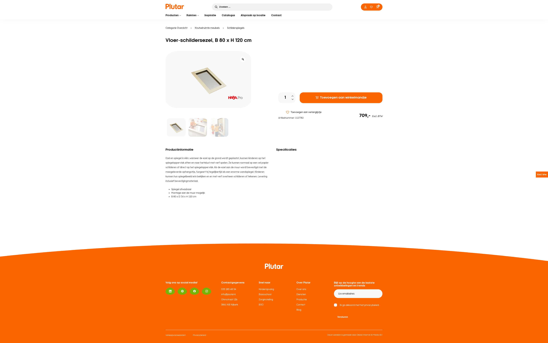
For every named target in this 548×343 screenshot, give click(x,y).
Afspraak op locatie (253, 15)
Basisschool (265, 294)
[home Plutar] (175, 6)
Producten (172, 15)
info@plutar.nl (228, 294)
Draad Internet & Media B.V (369, 335)
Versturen (342, 317)
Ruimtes (192, 15)
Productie (301, 299)
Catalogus (228, 15)
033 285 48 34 (228, 289)
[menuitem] (173, 15)
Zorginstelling (266, 299)
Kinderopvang (266, 289)
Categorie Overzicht (176, 27)
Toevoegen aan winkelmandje (343, 97)
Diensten (301, 294)
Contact (276, 15)
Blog (298, 309)
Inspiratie (210, 15)
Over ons (301, 289)
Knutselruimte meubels (207, 27)
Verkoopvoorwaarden (176, 335)
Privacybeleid (199, 335)
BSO (261, 304)
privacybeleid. (371, 305)
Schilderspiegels (235, 27)
